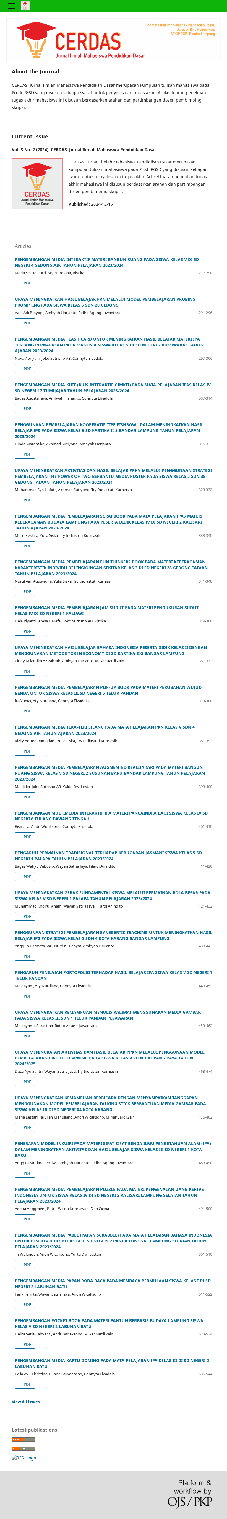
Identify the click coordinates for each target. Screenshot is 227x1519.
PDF (27, 283)
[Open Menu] (12, 6)
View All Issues (26, 1401)
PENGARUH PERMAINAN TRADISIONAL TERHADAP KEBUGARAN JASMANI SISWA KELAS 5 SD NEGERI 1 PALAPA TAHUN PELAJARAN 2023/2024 (108, 855)
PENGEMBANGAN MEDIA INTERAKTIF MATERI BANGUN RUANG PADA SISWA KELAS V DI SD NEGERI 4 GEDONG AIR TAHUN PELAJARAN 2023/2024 (107, 262)
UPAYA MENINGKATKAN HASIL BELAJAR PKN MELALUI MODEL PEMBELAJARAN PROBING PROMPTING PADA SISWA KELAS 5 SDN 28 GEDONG (105, 302)
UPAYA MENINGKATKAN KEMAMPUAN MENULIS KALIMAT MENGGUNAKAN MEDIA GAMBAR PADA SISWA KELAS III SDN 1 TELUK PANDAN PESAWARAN (108, 1015)
